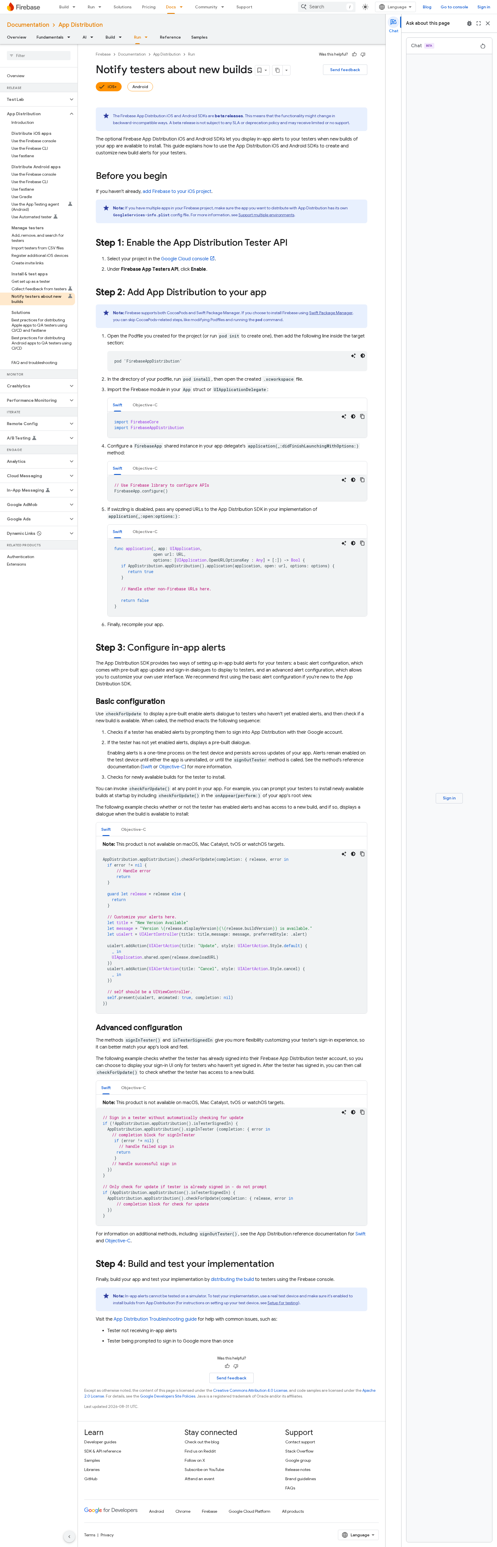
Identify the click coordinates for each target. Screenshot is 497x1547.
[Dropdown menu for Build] (76, 7)
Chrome (182, 1511)
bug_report (469, 23)
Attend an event (199, 1478)
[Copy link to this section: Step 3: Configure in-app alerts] (231, 648)
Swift (147, 767)
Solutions (123, 7)
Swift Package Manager (330, 312)
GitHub (90, 1478)
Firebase (103, 54)
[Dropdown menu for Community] (224, 7)
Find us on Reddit (200, 1451)
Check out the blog (202, 1441)
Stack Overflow (299, 1451)
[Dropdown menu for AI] (93, 37)
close (487, 23)
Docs (171, 7)
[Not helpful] (363, 54)
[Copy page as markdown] (277, 70)
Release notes (297, 1469)
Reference (170, 37)
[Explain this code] (353, 355)
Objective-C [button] (145, 404)
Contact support (300, 1441)
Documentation (28, 25)
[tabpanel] (237, 425)
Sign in (483, 7)
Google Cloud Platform (249, 1511)
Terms (89, 1535)
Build (64, 7)
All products (293, 1511)
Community (206, 7)
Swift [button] (117, 404)
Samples (199, 37)
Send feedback (345, 69)
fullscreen (478, 23)
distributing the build (232, 1279)
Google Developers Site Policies (167, 1396)
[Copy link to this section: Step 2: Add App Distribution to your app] (272, 292)
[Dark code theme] (362, 355)
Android (140, 86)
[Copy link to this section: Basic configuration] (171, 701)
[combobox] (326, 7)
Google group (298, 1460)
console (185, 259)
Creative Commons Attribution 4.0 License (250, 1390)
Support (244, 7)
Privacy (107, 1535)
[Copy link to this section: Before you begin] (173, 176)
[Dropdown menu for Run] (101, 7)
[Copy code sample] (362, 416)
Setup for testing (282, 1302)
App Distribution (80, 25)
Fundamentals (50, 37)
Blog (427, 7)
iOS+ (112, 86)
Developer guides (100, 1441)
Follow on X (195, 1460)
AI (85, 37)
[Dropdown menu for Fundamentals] (70, 37)
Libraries (92, 1469)
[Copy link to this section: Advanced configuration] (188, 1028)
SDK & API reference (102, 1451)
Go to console (454, 7)
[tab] (117, 405)
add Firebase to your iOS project (177, 191)
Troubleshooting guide (155, 1319)
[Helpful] (354, 54)
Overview (16, 37)
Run (91, 7)
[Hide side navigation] (69, 1536)
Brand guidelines (300, 1478)
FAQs (290, 1488)
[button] (34, 99)
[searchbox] (38, 55)
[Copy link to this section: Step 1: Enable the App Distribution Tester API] (293, 243)
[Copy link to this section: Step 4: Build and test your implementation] (280, 1264)
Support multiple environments (266, 214)
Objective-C (172, 767)
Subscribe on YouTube (204, 1469)
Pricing (149, 7)
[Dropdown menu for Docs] (183, 7)
